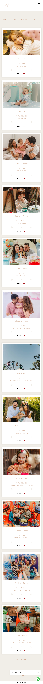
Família (35, 19)
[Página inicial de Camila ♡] (7, 6)
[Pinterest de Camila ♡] (23, 675)
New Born (24, 19)
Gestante (14, 19)
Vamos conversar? (16, 672)
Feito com (21, 682)
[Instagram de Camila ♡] (20, 675)
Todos (4, 19)
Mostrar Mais (21, 659)
